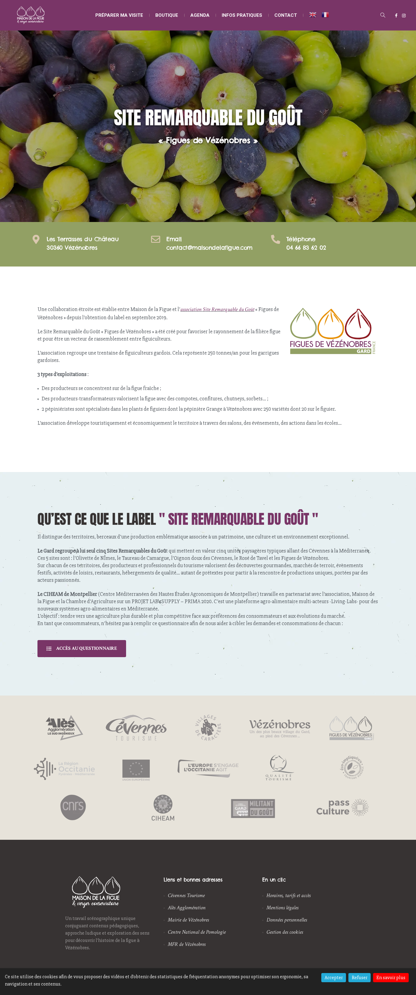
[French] (326, 14)
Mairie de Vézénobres (188, 919)
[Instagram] (404, 16)
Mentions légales (282, 907)
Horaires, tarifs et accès (288, 895)
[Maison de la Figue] (30, 15)
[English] (310, 14)
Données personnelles (286, 919)
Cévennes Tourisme (186, 895)
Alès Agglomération (187, 907)
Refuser (359, 978)
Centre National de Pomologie (197, 932)
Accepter (334, 978)
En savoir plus (390, 978)
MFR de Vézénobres (187, 944)
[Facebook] (396, 16)
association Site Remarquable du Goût (217, 309)
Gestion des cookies (284, 932)
